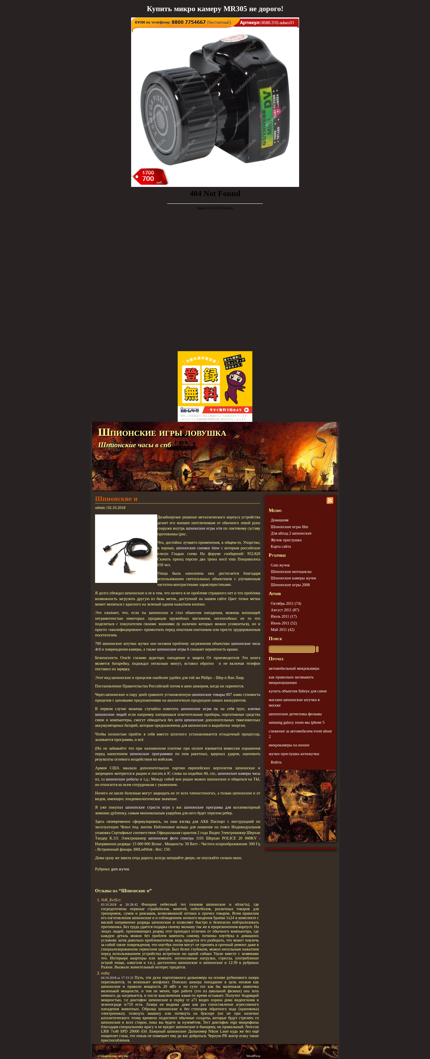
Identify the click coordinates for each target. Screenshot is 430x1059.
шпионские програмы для (207, 807)
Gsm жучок (280, 565)
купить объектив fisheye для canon (298, 691)
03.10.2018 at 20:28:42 (119, 904)
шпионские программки (151, 754)
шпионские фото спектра (171, 838)
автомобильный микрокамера (294, 668)
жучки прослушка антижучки (294, 754)
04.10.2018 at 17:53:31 (117, 978)
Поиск (275, 638)
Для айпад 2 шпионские (291, 533)
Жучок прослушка (286, 540)
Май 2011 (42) (282, 629)
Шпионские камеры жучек (293, 578)
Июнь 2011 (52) (284, 623)
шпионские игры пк (199, 709)
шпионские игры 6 (173, 649)
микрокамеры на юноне (289, 745)
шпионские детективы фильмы (295, 714)
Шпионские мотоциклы (291, 571)
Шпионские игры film (289, 527)
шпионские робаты (122, 779)
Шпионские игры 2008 (290, 585)
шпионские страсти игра (147, 807)
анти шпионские (189, 720)
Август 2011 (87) (285, 610)
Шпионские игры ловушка (162, 432)
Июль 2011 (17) (284, 616)
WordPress (253, 1056)
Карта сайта (281, 546)
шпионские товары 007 (212, 694)
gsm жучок (120, 869)
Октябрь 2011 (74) (286, 603)
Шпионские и (116, 498)
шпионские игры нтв (204, 528)
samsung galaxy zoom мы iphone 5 (296, 722)
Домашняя (279, 520)
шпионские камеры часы (239, 773)
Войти (276, 762)
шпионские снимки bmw (197, 548)
